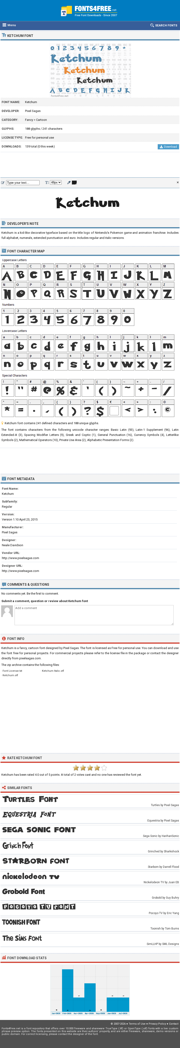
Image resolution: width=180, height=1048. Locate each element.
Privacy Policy (157, 1023)
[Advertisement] (90, 165)
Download (170, 146)
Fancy (29, 120)
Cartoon (41, 120)
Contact (173, 1023)
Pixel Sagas (33, 111)
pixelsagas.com (30, 658)
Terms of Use (137, 1023)
